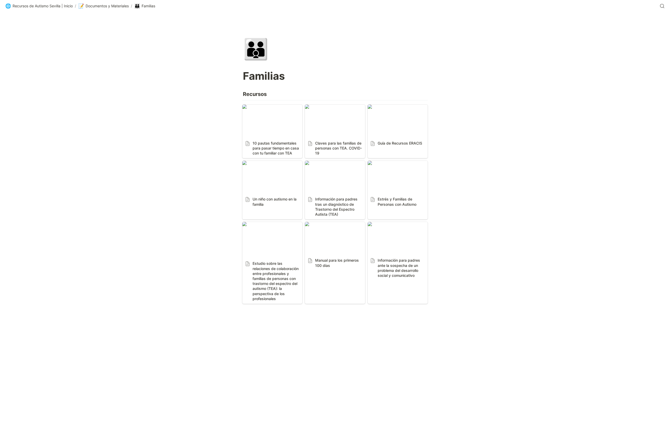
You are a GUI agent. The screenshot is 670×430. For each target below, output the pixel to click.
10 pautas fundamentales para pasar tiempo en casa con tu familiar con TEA (272, 112)
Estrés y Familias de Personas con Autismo (397, 166)
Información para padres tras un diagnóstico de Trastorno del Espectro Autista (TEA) (333, 168)
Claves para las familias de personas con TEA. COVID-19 (334, 110)
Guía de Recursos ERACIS (393, 107)
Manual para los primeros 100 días (334, 227)
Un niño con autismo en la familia (268, 166)
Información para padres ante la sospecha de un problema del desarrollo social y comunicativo (397, 232)
